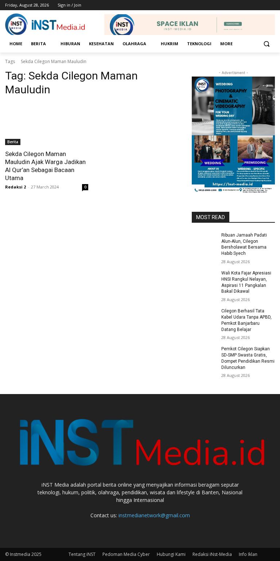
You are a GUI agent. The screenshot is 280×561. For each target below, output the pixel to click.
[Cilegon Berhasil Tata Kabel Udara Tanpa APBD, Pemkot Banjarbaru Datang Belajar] (204, 317)
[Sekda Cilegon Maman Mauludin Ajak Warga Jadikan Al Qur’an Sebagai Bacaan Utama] (46, 124)
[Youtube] (271, 5)
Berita (12, 141)
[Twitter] (250, 5)
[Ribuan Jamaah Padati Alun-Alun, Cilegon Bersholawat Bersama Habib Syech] (204, 241)
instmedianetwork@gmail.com (154, 515)
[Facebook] (230, 5)
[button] (266, 43)
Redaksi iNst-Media (212, 554)
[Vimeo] (260, 5)
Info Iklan (248, 554)
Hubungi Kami (171, 554)
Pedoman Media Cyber (126, 554)
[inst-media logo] (45, 24)
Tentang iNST (82, 554)
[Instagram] (240, 5)
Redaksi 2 (15, 187)
